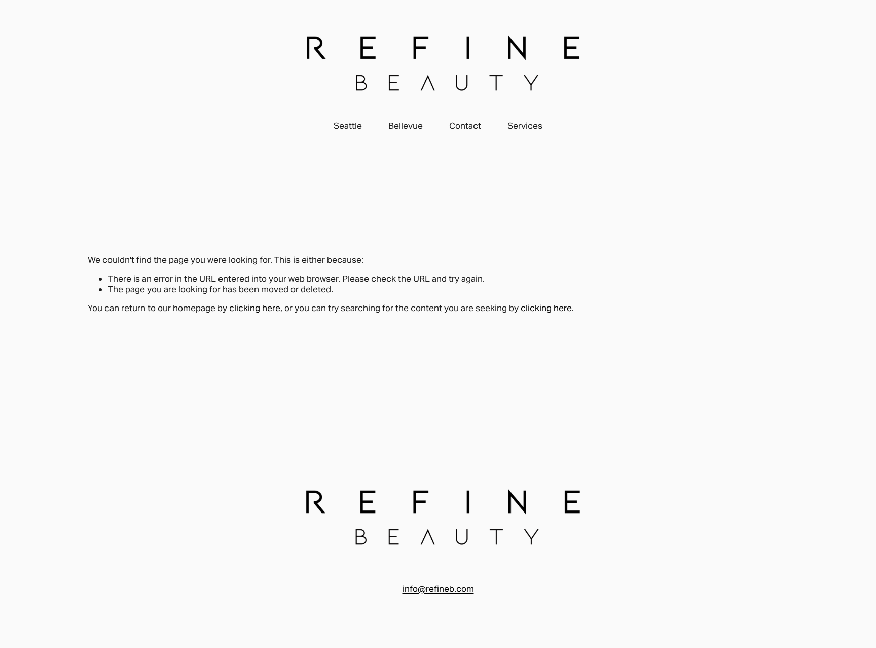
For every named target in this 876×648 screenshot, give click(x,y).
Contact (465, 125)
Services (524, 125)
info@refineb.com (438, 589)
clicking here (254, 308)
